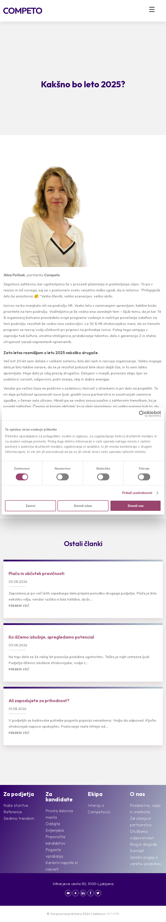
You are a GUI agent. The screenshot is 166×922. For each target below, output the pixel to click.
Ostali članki (83, 543)
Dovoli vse (136, 506)
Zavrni (30, 506)
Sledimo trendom (18, 818)
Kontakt (137, 850)
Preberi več (19, 606)
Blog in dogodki (143, 844)
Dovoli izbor (83, 506)
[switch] (62, 476)
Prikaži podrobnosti (137, 493)
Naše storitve (15, 805)
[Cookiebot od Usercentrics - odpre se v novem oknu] (142, 414)
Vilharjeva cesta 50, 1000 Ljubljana (83, 883)
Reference (12, 811)
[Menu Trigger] (152, 9)
